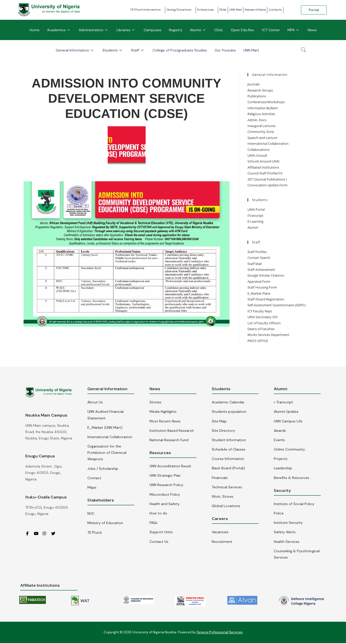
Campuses (152, 30)
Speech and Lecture (262, 137)
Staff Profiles (257, 251)
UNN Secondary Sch (262, 317)
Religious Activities (261, 114)
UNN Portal (256, 209)
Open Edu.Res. (243, 30)
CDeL (218, 30)
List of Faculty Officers (264, 323)
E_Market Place (258, 293)
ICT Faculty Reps (259, 311)
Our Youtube (225, 50)
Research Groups (260, 90)
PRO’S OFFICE (257, 340)
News (312, 30)
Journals (253, 84)
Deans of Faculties (261, 329)
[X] (55, 533)
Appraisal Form (258, 281)
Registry (175, 30)
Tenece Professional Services (220, 632)
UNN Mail (235, 10)
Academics (56, 30)
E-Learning (255, 221)
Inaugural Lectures (261, 125)
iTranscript (255, 215)
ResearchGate (255, 10)
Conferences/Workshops (266, 102)
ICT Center (271, 30)
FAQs (222, 10)
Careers (220, 518)
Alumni (195, 30)
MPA (291, 30)
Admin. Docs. (257, 120)
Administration (91, 30)
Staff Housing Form (262, 287)
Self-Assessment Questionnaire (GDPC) (276, 305)
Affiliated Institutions (263, 167)
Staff (135, 50)
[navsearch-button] (303, 50)
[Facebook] (29, 533)
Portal (314, 10)
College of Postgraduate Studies (179, 50)
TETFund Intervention (145, 10)
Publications (256, 96)
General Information (72, 50)
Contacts (275, 10)
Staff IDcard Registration (265, 299)
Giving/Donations (178, 10)
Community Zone (260, 131)
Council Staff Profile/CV (264, 173)
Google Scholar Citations (265, 275)
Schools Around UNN (263, 161)
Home (35, 30)
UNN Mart (251, 50)
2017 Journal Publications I (267, 179)
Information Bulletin (262, 108)
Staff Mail (254, 263)
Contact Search (258, 257)
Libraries (123, 30)
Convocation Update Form (267, 185)
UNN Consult (257, 155)
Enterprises (205, 10)
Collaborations (258, 149)
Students (110, 50)
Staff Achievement (261, 269)
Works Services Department (268, 334)
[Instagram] (46, 533)
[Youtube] (38, 533)
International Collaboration (268, 143)
